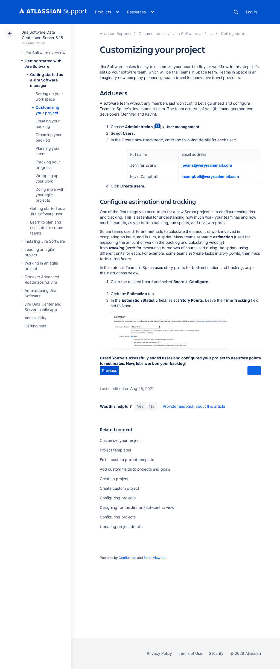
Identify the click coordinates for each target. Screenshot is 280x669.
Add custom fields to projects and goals (135, 469)
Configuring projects (118, 497)
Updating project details (121, 526)
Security (216, 653)
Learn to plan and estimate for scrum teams (46, 227)
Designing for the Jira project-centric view (137, 507)
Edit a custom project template (127, 459)
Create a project (114, 478)
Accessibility (35, 317)
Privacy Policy (159, 653)
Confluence (127, 558)
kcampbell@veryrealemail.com (210, 176)
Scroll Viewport (155, 558)
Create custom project (119, 488)
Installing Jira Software (45, 241)
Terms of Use (190, 653)
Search (236, 12)
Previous (109, 370)
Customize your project (120, 440)
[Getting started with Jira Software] (211, 33)
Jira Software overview (45, 52)
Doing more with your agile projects (50, 195)
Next (254, 370)
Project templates (115, 450)
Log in (251, 12)
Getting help (35, 326)
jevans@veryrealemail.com (207, 165)
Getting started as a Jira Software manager (46, 80)
